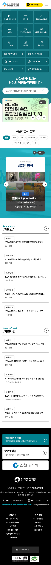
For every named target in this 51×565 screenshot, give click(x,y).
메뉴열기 (46, 5)
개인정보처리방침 (37, 488)
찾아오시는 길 (11, 488)
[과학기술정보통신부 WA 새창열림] (34, 559)
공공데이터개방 (12, 530)
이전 (33, 117)
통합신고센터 (38, 530)
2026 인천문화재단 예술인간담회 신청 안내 (22, 259)
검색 (44, 91)
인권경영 (38, 522)
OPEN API (13, 538)
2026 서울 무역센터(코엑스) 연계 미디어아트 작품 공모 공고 (25, 361)
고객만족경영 (38, 526)
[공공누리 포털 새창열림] (20, 559)
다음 (44, 117)
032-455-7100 (16, 500)
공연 (14, 138)
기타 (35, 143)
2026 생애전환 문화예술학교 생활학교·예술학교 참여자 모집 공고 (25, 277)
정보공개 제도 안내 (12, 519)
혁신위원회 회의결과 (13, 534)
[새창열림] (25, 465)
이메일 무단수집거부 (24, 488)
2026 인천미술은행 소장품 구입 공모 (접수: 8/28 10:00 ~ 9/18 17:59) (25, 344)
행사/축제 (31, 138)
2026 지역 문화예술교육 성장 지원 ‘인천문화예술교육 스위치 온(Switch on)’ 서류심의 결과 (25, 396)
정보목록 (13, 526)
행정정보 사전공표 (12, 522)
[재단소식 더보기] (46, 228)
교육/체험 (43, 138)
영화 (28, 143)
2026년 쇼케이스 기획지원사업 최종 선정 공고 (23, 413)
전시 (22, 138)
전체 (6, 138)
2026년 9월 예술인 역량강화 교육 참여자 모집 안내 (25, 294)
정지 (38, 117)
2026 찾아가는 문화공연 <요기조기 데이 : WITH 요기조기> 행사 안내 (25, 311)
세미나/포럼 (17, 143)
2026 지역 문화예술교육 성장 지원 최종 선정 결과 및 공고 (25, 378)
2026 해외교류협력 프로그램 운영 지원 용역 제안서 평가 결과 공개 (25, 242)
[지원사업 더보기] (46, 330)
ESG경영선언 (38, 519)
